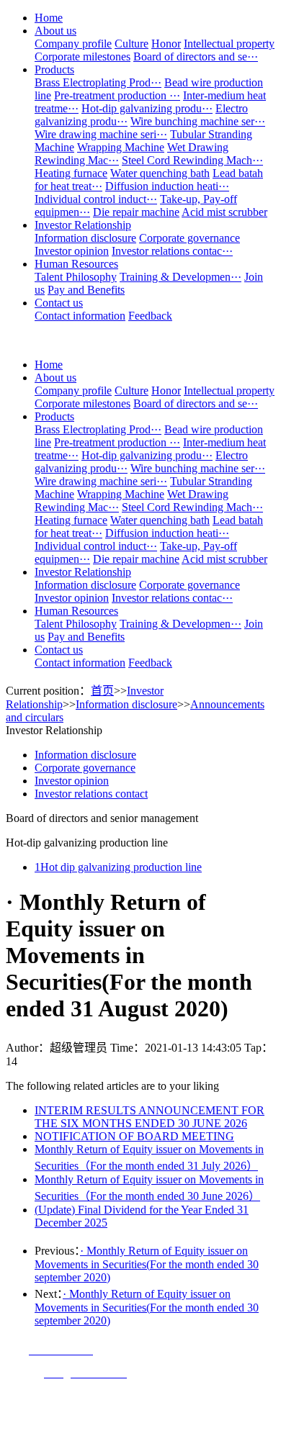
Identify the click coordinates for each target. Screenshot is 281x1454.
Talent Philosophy (76, 277)
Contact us (59, 303)
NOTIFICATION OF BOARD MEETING (134, 1136)
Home (49, 18)
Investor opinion (72, 251)
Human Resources (76, 264)
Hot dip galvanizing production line (118, 867)
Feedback (150, 316)
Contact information (80, 316)
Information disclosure (85, 238)
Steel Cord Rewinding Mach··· (192, 160)
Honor (166, 43)
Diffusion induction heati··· (167, 186)
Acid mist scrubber (224, 212)
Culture (131, 43)
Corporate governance (189, 238)
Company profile (73, 43)
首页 (102, 691)
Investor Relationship (83, 225)
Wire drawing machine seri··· (101, 134)
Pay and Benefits (86, 290)
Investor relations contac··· (172, 251)
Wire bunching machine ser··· (197, 121)
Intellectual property (229, 43)
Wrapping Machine (120, 147)
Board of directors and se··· (195, 56)
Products (54, 69)
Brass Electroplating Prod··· (98, 82)
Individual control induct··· (96, 199)
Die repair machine (136, 212)
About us (55, 30)
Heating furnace (71, 173)
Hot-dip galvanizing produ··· (147, 108)
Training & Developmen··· (180, 277)
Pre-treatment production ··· (117, 95)
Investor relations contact (91, 793)
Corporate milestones (82, 56)
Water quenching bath (160, 173)
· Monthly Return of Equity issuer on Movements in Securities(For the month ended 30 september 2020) (147, 1264)
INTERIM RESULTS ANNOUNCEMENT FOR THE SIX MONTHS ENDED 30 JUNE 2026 (149, 1116)
